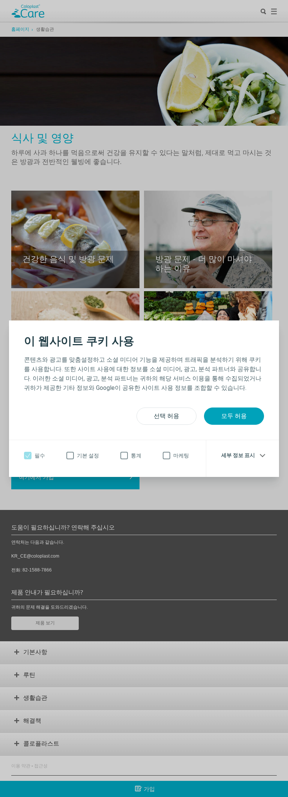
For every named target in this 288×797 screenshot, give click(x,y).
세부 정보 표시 (238, 455)
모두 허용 (234, 416)
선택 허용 (166, 416)
